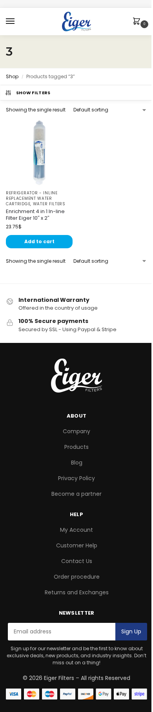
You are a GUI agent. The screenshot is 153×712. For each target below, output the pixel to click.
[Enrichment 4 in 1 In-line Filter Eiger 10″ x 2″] (39, 152)
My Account (76, 530)
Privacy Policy (76, 478)
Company (76, 431)
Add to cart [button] (39, 241)
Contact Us (76, 561)
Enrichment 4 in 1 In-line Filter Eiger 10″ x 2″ (35, 215)
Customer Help (76, 545)
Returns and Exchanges (77, 592)
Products (76, 447)
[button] (138, 22)
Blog (76, 462)
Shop (12, 76)
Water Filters (49, 204)
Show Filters (33, 93)
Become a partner (76, 494)
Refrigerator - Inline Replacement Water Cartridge (32, 198)
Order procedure (77, 577)
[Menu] (17, 21)
